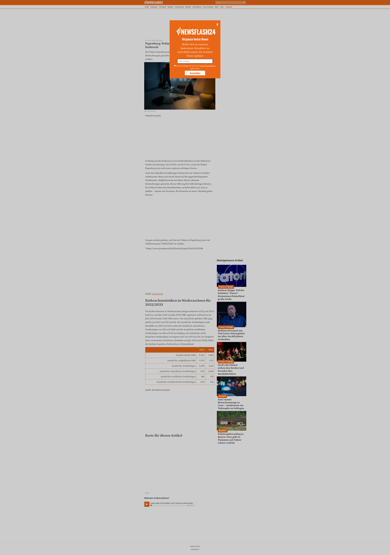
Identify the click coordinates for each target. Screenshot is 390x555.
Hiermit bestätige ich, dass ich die (188, 66)
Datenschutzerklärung (208, 66)
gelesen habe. (195, 68)
